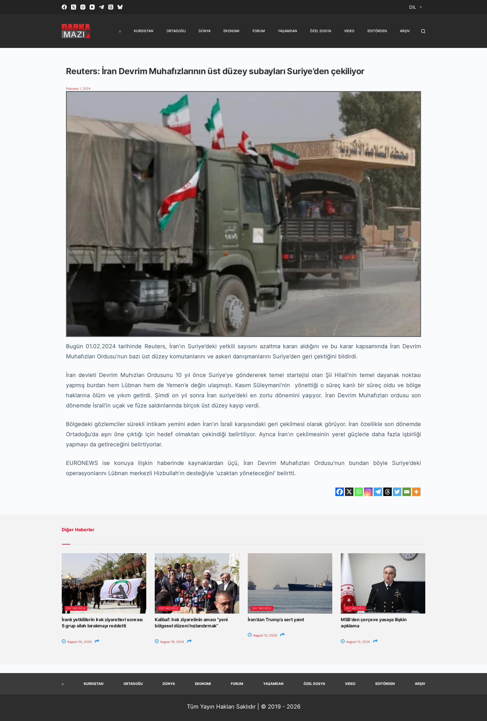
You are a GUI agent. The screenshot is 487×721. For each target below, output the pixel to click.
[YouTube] (92, 7)
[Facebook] (64, 7)
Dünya (205, 31)
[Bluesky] (120, 7)
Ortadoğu (176, 31)
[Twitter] (397, 492)
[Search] (423, 31)
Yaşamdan (287, 31)
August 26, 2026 (79, 642)
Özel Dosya (320, 31)
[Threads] (110, 7)
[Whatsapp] (359, 492)
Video (349, 31)
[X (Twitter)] (73, 7)
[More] (416, 492)
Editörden (377, 31)
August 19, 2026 (171, 642)
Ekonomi (231, 31)
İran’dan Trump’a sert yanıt (276, 619)
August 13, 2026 (264, 635)
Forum (259, 31)
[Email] (406, 492)
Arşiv (405, 31)
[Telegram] (101, 7)
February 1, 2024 (78, 89)
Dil (412, 7)
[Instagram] (82, 7)
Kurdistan (143, 31)
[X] (349, 492)
